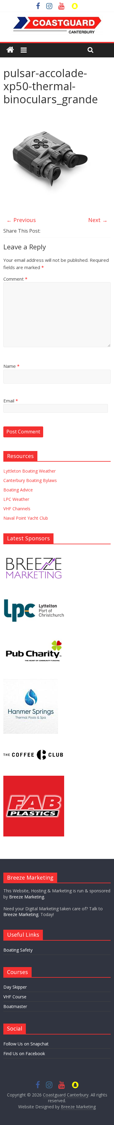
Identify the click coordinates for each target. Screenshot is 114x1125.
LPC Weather (16, 499)
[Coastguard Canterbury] (10, 50)
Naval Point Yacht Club (25, 518)
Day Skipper (15, 987)
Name (11, 366)
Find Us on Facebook (24, 1053)
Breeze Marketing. (27, 897)
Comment (15, 279)
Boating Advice (18, 490)
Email (10, 401)
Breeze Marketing (78, 1107)
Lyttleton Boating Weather (29, 471)
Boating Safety (18, 950)
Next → (98, 220)
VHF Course (14, 997)
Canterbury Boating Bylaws (30, 480)
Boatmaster (15, 1006)
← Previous (21, 220)
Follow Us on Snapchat (26, 1044)
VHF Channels (16, 508)
